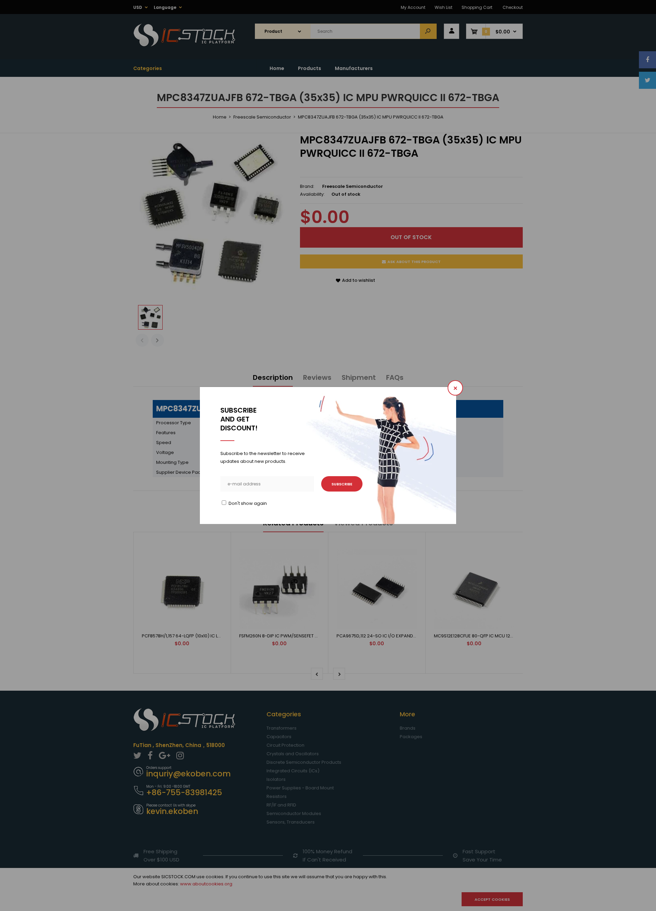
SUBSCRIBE (341, 484)
